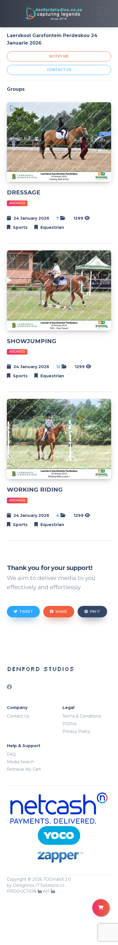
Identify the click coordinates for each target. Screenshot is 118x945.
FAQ (11, 754)
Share (60, 611)
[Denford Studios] (46, 14)
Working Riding (35, 489)
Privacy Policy (76, 731)
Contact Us (18, 716)
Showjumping (31, 341)
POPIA (69, 723)
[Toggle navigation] (99, 13)
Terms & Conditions (81, 716)
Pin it (94, 611)
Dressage (23, 192)
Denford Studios (40, 669)
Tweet (25, 611)
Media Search (20, 761)
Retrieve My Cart (24, 769)
